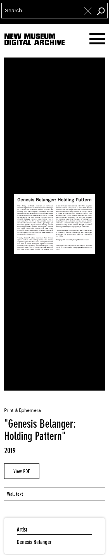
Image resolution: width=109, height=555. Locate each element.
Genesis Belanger (34, 542)
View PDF (21, 471)
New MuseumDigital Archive (34, 40)
